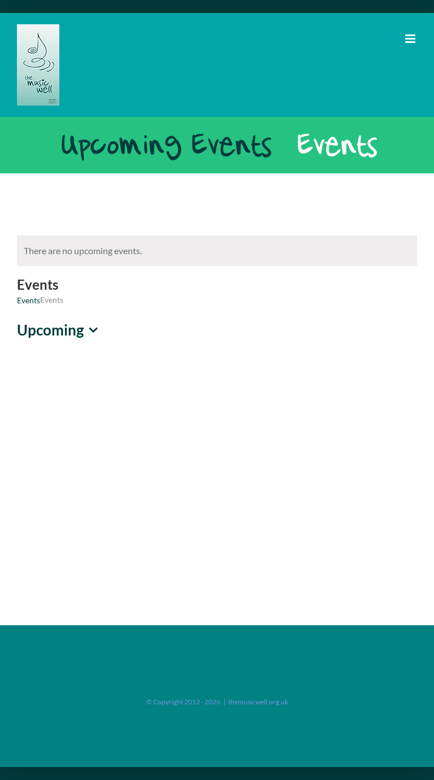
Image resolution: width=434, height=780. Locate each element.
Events (28, 300)
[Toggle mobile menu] (411, 39)
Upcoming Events (164, 145)
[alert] (217, 251)
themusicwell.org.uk (258, 702)
